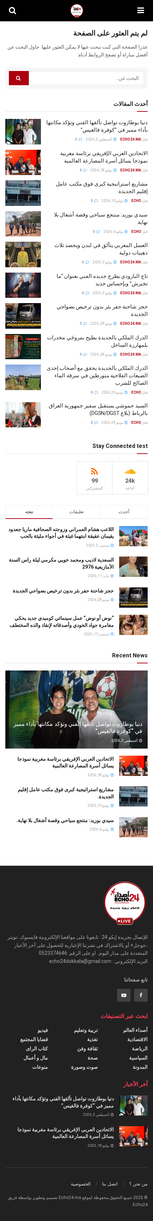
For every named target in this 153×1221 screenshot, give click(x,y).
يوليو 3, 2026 (103, 262)
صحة (93, 1058)
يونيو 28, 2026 (101, 323)
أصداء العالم (135, 1030)
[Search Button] (19, 78)
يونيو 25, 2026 (112, 423)
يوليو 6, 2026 (114, 232)
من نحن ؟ (138, 1184)
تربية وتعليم (86, 1030)
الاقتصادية (137, 1039)
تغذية (92, 1039)
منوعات (40, 1067)
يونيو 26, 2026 (112, 392)
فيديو (43, 1030)
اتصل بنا (110, 1184)
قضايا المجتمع (34, 1039)
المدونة (140, 1067)
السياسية (138, 1058)
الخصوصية (81, 1184)
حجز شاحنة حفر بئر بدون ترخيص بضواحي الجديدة (63, 590)
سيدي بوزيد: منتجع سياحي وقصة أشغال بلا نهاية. (65, 820)
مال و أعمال (35, 1058)
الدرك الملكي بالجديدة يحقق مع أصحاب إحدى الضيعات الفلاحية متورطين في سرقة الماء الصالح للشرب (97, 375)
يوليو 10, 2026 (112, 201)
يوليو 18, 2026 (101, 170)
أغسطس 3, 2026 (99, 139)
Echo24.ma (130, 139)
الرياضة (140, 1048)
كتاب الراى (37, 1048)
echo (136, 201)
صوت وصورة (84, 1067)
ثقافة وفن (87, 1048)
